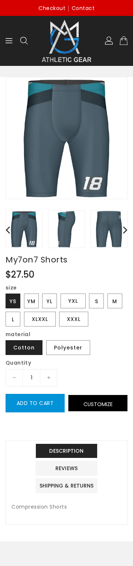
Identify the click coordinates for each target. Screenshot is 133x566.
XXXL (74, 319)
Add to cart (35, 403)
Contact (83, 8)
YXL (73, 301)
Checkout (51, 8)
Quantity (18, 362)
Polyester (68, 347)
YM (31, 301)
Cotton (24, 347)
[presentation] (8, 229)
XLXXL (40, 319)
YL (49, 301)
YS (13, 301)
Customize (98, 404)
